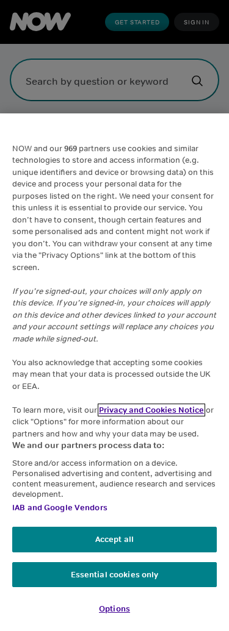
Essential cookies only (115, 574)
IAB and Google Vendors (59, 507)
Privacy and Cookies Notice (151, 410)
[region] (114, 372)
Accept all (114, 539)
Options (114, 609)
